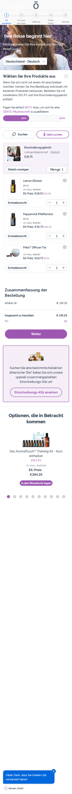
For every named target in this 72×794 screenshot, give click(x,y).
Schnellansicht (17, 202)
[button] (8, 496)
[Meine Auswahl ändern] (65, 76)
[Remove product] (65, 180)
